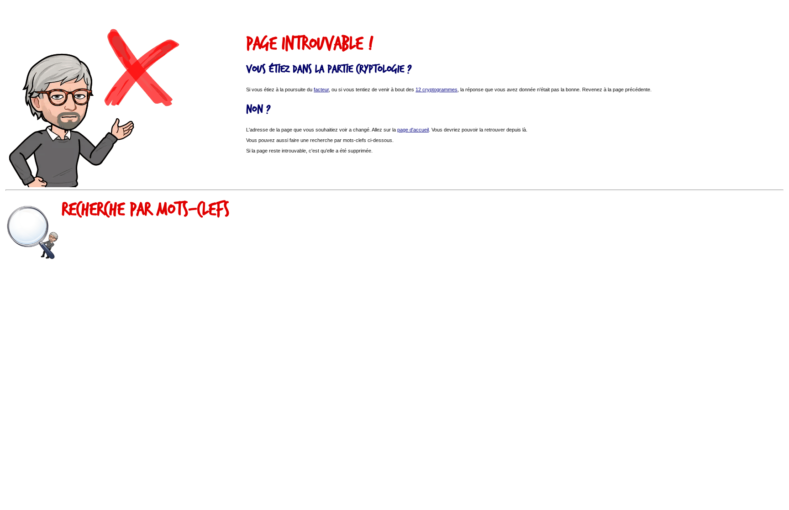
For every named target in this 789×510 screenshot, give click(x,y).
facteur (321, 89)
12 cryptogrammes (437, 89)
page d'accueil (413, 129)
